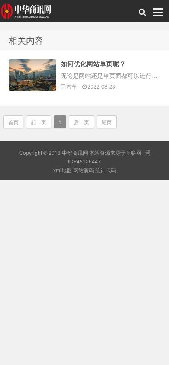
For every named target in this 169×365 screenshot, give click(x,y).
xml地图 (62, 169)
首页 (13, 121)
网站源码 (83, 169)
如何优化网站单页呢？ (93, 63)
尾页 (106, 121)
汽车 (71, 86)
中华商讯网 (26, 13)
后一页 (81, 121)
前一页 (38, 121)
